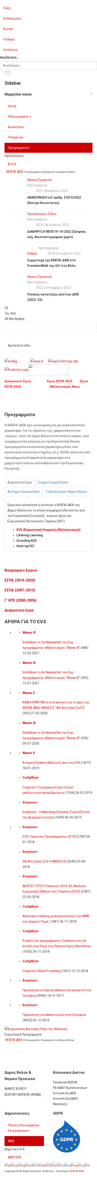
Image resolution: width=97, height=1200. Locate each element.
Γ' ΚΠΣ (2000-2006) (21, 600)
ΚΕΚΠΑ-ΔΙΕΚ (77, 1171)
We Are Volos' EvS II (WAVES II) (44, 861)
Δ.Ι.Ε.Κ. (12, 164)
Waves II (29, 693)
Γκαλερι (9, 39)
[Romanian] (60, 1165)
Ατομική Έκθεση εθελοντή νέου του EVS (52, 762)
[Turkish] (87, 1165)
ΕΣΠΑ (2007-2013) (20, 590)
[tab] (20, 482)
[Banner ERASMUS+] (36, 1029)
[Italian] (48, 1165)
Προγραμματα (18, 148)
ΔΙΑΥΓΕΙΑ (14, 1157)
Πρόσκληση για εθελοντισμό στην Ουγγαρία (54, 1015)
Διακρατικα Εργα (19, 610)
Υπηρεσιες (16, 137)
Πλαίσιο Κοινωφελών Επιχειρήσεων (23, 1127)
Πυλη (7, 8)
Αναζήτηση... (9, 57)
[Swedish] (80, 1165)
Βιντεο (8, 29)
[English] (28, 1165)
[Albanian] (14, 1165)
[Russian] (67, 1165)
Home (12, 106)
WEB (11, 1141)
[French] (35, 1165)
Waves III (29, 632)
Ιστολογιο (10, 50)
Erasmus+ (30, 802)
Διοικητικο (16, 127)
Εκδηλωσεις (12, 18)
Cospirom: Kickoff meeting (41, 971)
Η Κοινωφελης (18, 116)
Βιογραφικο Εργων (21, 570)
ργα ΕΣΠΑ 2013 (64, 381)
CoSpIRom (31, 777)
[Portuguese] (54, 1165)
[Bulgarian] (21, 1165)
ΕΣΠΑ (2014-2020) (20, 580)
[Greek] (8, 1165)
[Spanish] (73, 1165)
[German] (41, 1165)
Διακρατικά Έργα (25, 381)
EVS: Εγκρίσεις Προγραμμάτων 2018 (49, 836)
